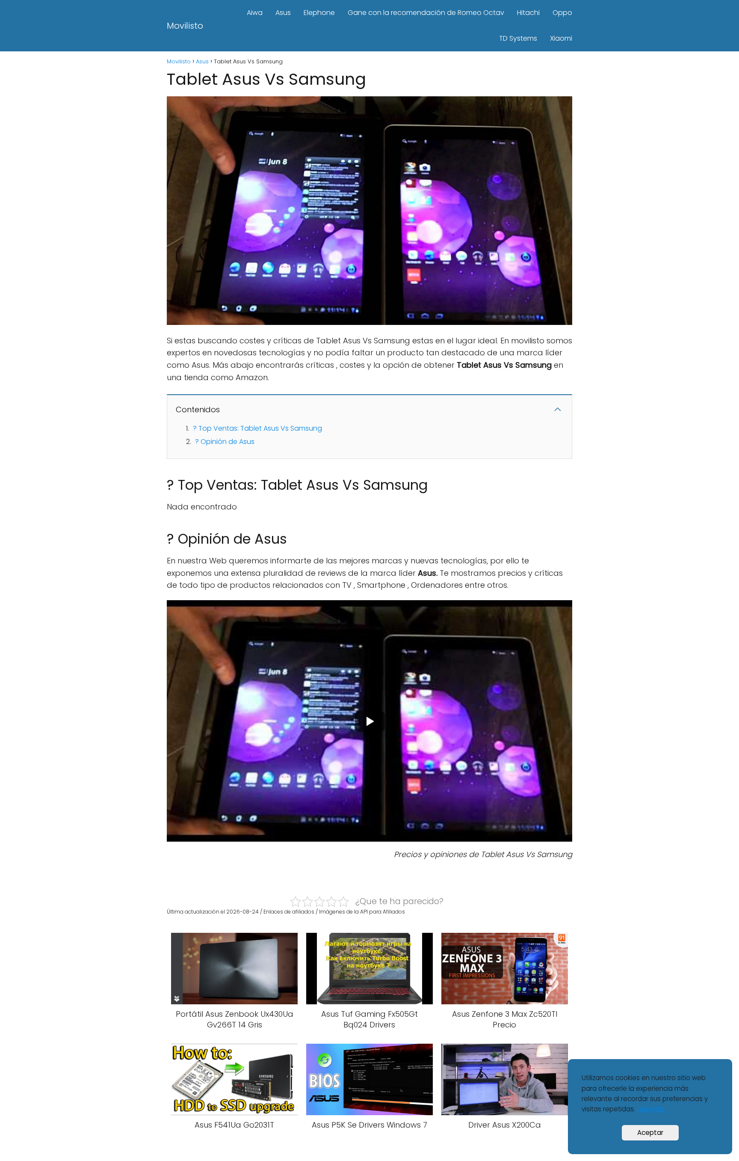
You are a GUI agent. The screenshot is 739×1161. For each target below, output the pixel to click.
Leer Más (651, 1108)
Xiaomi (561, 38)
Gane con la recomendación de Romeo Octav (426, 13)
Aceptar (650, 1132)
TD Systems (518, 38)
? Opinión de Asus (224, 442)
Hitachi (528, 13)
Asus (283, 13)
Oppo (562, 13)
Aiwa (255, 13)
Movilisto (185, 26)
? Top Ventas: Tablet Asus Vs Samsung (257, 428)
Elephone (319, 13)
